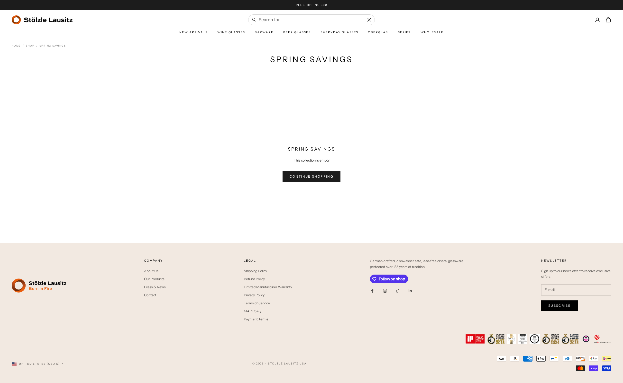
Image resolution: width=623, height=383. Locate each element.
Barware (264, 32)
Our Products (154, 279)
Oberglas (378, 32)
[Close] (369, 20)
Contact (150, 295)
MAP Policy (252, 311)
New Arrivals (193, 32)
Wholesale (432, 32)
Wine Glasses (231, 32)
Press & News (155, 287)
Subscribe (559, 305)
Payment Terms (256, 319)
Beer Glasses (297, 32)
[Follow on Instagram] (385, 290)
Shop (30, 45)
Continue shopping (311, 176)
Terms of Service (257, 303)
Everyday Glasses (339, 32)
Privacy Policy (254, 295)
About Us (151, 271)
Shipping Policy (255, 271)
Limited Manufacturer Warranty (268, 287)
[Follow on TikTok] (397, 290)
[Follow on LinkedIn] (410, 290)
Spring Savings (52, 45)
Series (404, 32)
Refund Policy (254, 279)
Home (16, 45)
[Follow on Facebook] (372, 290)
